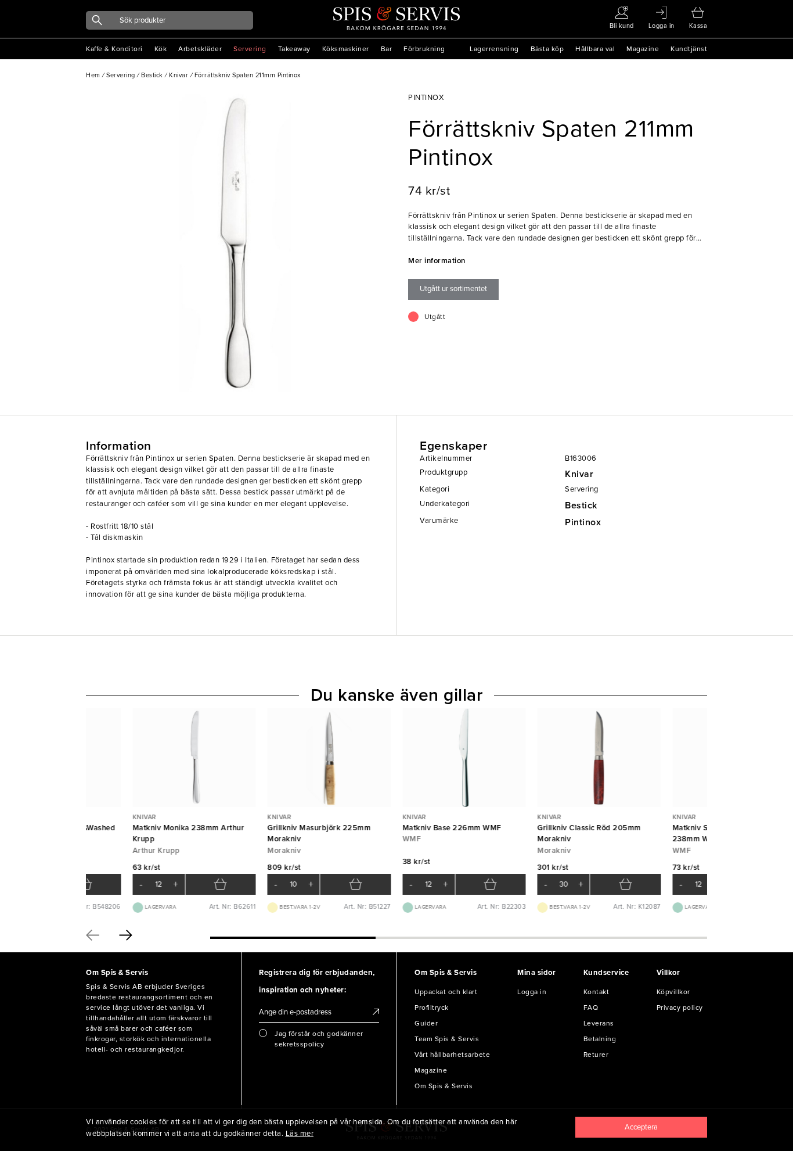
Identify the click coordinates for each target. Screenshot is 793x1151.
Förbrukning (424, 49)
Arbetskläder (200, 49)
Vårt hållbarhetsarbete (452, 1054)
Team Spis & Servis (446, 1039)
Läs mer (300, 1133)
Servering (249, 49)
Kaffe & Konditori (114, 49)
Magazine (642, 49)
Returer (596, 1054)
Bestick (581, 505)
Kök (160, 49)
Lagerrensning (494, 49)
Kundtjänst (689, 49)
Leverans (598, 1023)
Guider (426, 1023)
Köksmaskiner (345, 49)
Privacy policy (680, 1007)
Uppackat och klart (445, 992)
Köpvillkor (673, 992)
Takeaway (294, 49)
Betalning (600, 1039)
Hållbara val (595, 49)
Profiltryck (431, 1007)
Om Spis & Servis (443, 1086)
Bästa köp (547, 49)
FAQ (591, 1007)
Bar (386, 49)
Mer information (437, 261)
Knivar (579, 474)
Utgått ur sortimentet (453, 288)
